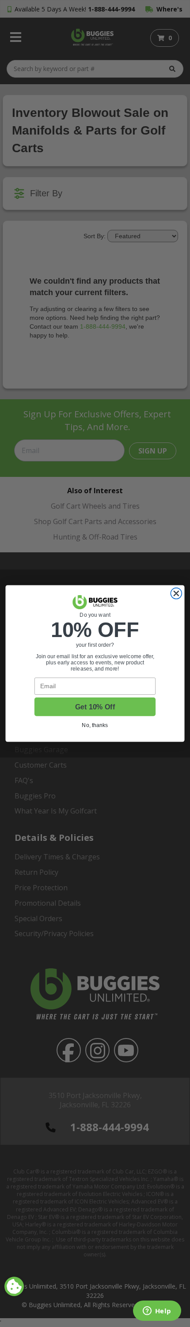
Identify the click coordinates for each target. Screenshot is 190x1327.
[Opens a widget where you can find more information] (157, 1312)
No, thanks (95, 725)
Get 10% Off (95, 707)
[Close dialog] (176, 593)
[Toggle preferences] (14, 1286)
